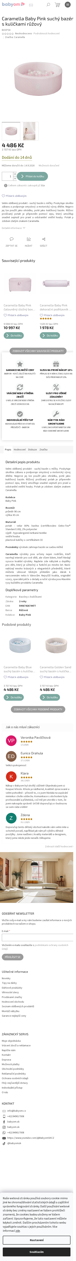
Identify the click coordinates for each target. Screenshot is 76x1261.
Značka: (15, 37)
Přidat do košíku (35, 176)
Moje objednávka (11, 1041)
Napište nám (8, 1050)
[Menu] (67, 4)
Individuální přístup (12, 1088)
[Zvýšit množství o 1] (15, 174)
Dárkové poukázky (12, 988)
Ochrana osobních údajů (15, 1078)
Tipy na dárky (9, 983)
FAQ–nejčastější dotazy (15, 1083)
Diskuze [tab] (32, 450)
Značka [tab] (43, 450)
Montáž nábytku (10, 1011)
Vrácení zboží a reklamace (16, 1045)
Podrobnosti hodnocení (47, 33)
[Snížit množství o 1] (15, 178)
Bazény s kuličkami (30, 597)
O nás (5, 1092)
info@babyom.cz (16, 1111)
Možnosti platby (11, 1064)
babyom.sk (13, 1122)
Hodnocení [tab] (20, 450)
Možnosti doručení (49, 165)
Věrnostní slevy (10, 992)
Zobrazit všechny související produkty (38, 350)
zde (17, 1231)
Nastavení (37, 1240)
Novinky (6, 978)
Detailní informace (12, 228)
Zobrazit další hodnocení (58, 846)
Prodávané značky (12, 997)
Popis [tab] (8, 450)
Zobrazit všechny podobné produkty (38, 709)
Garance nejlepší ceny (14, 1016)
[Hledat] (48, 4)
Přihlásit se (12, 957)
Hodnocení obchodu (13, 1002)
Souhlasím (37, 1252)
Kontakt (6, 1055)
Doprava (6, 1060)
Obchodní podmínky (13, 1069)
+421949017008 (15, 1116)
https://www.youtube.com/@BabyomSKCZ (30, 1138)
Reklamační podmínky (14, 1074)
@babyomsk (14, 1143)
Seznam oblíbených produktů (18, 1006)
